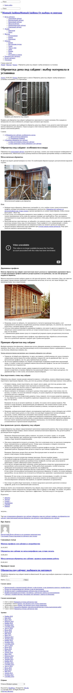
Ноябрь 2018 (9, 623)
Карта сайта (8, 5)
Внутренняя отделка (15, 44)
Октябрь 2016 (9, 642)
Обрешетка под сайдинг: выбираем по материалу (26, 570)
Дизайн (7, 29)
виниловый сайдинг (17, 151)
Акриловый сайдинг (15, 18)
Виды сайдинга (10, 17)
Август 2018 (9, 628)
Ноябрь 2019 (9, 616)
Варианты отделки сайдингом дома (25, 602)
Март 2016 (8, 654)
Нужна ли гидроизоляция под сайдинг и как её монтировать (24, 589)
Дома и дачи (12, 48)
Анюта (3, 77)
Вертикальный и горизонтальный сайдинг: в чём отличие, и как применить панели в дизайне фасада (37, 587)
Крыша (10, 51)
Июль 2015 (8, 668)
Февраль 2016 (9, 656)
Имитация (11, 30)
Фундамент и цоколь (15, 54)
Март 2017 (8, 635)
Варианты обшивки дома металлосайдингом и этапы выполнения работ (37, 607)
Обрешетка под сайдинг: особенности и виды (20, 135)
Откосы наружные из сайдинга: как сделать (19, 536)
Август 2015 (9, 666)
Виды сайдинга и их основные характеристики (21, 534)
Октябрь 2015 (9, 663)
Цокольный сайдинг (15, 27)
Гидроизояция (12, 36)
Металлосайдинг (13, 23)
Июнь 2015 (8, 669)
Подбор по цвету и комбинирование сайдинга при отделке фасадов (26, 591)
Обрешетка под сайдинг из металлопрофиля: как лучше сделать (27, 551)
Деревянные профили (16, 138)
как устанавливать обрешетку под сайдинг (18, 516)
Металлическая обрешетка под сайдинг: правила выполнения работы (30, 559)
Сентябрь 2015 (9, 664)
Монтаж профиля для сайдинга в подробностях (20, 544)
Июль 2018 (8, 630)
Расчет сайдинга (10, 58)
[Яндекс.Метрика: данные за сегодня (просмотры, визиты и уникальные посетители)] (7, 691)
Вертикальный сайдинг (16, 20)
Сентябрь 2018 (9, 626)
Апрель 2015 (9, 673)
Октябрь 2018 (9, 625)
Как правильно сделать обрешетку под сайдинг (24, 143)
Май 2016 (8, 651)
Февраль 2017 (9, 637)
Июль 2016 (8, 647)
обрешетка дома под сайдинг (41, 516)
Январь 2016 (9, 657)
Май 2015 (8, 671)
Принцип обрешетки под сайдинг (16, 140)
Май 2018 (8, 633)
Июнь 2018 (8, 632)
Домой (3, 65)
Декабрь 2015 (9, 659)
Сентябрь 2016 (9, 644)
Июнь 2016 (8, 649)
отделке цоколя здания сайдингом (49, 226)
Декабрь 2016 (9, 638)
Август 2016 (9, 645)
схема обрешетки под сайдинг (49, 518)
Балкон (10, 42)
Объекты (7, 41)
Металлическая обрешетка (18, 136)
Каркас (10, 37)
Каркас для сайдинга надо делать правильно (32, 603)
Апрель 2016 (9, 652)
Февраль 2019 (9, 621)
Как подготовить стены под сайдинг (21, 142)
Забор (10, 49)
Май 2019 (8, 618)
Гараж (10, 46)
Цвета (10, 32)
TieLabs (26, 688)
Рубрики (3, 684)
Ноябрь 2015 (9, 661)
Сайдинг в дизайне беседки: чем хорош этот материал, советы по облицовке (29, 594)
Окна (10, 53)
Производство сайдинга (12, 56)
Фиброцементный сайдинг (17, 25)
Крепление (11, 39)
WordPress (11, 688)
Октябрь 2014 (9, 675)
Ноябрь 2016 (9, 640)
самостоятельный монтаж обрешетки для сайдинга (22, 518)
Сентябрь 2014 (9, 676)
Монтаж (7, 34)
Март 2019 (8, 620)
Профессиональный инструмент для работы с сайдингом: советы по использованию (32, 592)
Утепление (8, 60)
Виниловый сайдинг (15, 22)
